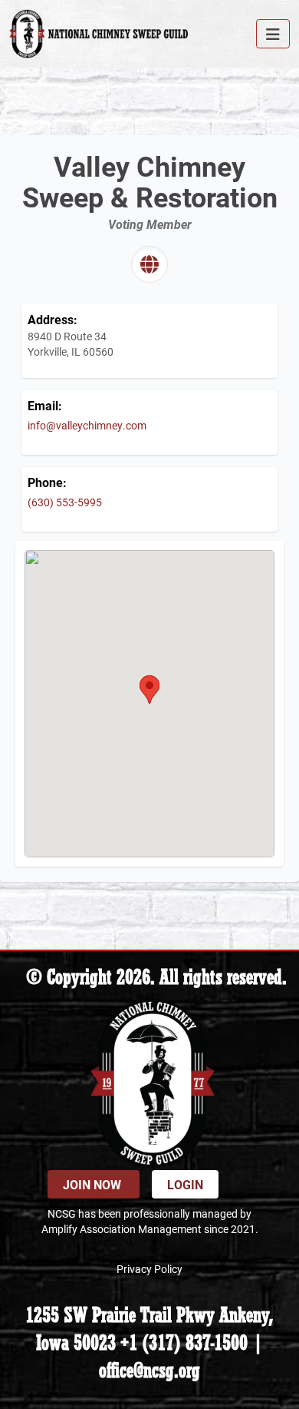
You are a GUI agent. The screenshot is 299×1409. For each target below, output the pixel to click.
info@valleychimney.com (87, 425)
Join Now (93, 1184)
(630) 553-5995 (65, 502)
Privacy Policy (149, 1268)
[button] (149, 689)
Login (185, 1184)
